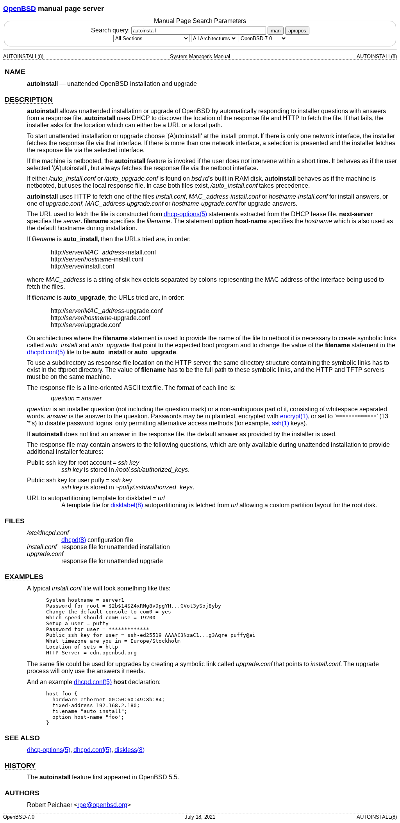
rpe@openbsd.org (102, 805)
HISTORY (20, 766)
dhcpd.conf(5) (46, 352)
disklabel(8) (127, 505)
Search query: (111, 30)
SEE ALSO (22, 738)
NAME (15, 72)
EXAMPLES (24, 577)
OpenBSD (19, 8)
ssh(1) (280, 423)
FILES (15, 521)
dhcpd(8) (73, 540)
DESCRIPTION (29, 99)
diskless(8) (129, 750)
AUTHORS (22, 793)
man (275, 31)
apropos (297, 31)
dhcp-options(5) (185, 214)
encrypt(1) (294, 416)
